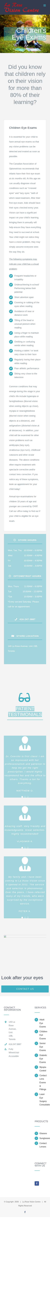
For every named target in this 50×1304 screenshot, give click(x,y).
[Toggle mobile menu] (44, 5)
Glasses (42, 1133)
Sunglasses (42, 1138)
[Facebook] (37, 1183)
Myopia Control (42, 1069)
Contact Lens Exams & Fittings (42, 1082)
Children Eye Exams (42, 1034)
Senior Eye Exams (42, 1046)
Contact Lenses (42, 1145)
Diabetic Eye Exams (42, 1058)
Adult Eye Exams (42, 1023)
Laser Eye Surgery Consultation (42, 1099)
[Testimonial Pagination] (22, 797)
